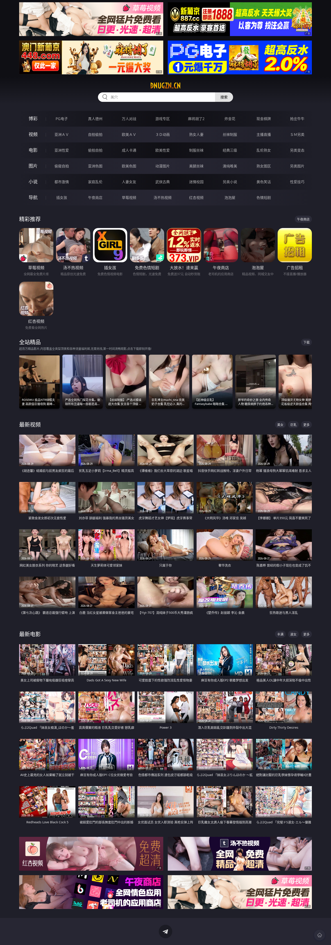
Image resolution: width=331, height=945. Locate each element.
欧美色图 (129, 166)
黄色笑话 (263, 181)
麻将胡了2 (196, 118)
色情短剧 (263, 197)
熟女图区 (263, 166)
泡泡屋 (229, 197)
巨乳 (293, 424)
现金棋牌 (263, 118)
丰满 (280, 634)
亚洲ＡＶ (61, 134)
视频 (33, 134)
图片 (33, 166)
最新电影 (30, 634)
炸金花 (229, 118)
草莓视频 (129, 197)
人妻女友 (129, 181)
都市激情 (61, 181)
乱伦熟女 (263, 150)
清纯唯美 (230, 166)
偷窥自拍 (61, 166)
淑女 (293, 634)
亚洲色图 (95, 166)
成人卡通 (129, 150)
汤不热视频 (163, 197)
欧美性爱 (162, 150)
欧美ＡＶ (129, 134)
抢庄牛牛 (297, 118)
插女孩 (61, 197)
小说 (33, 182)
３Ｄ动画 (162, 134)
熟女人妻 (196, 134)
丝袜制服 (230, 134)
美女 (280, 424)
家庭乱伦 (95, 181)
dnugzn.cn (165, 85)
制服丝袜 (196, 150)
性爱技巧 (297, 181)
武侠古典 (162, 181)
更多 (306, 424)
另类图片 (297, 166)
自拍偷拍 (95, 134)
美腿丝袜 (196, 166)
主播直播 (263, 134)
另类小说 (230, 181)
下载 (306, 342)
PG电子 (62, 118)
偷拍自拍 (95, 150)
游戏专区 (162, 118)
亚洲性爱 (61, 150)
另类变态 (297, 150)
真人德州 (95, 118)
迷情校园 (196, 181)
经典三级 (230, 150)
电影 (33, 150)
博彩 (33, 119)
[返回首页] (319, 935)
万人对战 (129, 118)
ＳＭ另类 (297, 134)
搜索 (224, 97)
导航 (33, 197)
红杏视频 (196, 197)
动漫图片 (162, 166)
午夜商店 (95, 197)
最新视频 (30, 424)
